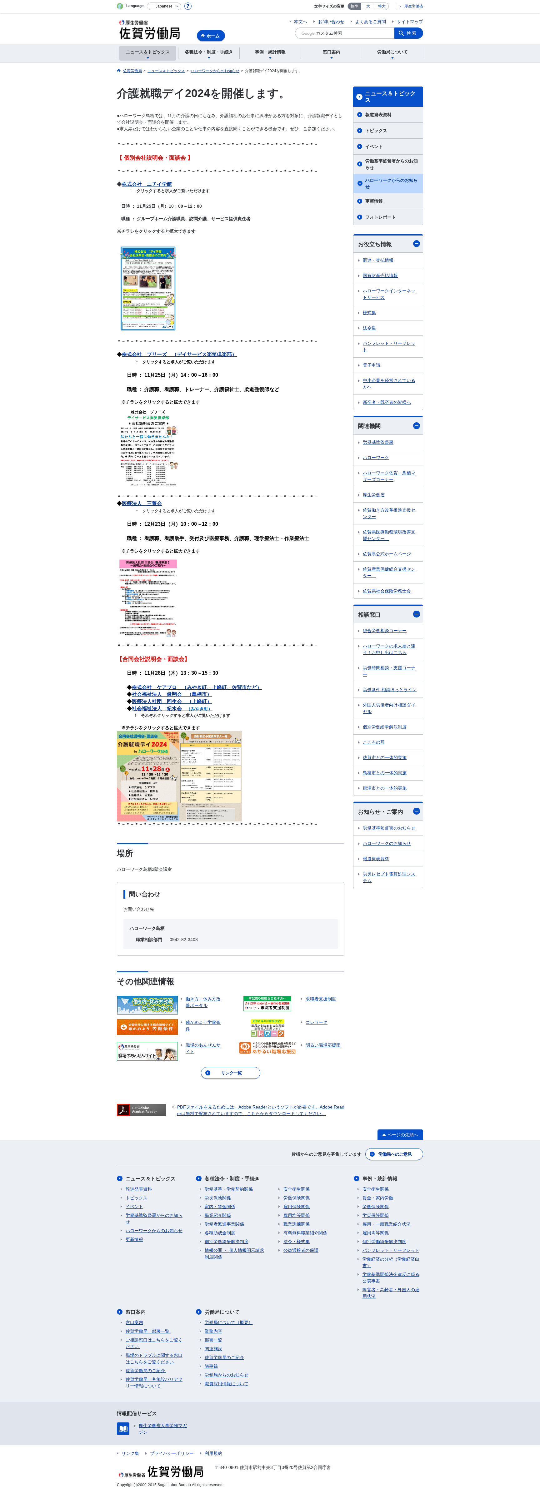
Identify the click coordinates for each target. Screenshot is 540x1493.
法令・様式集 (296, 1241)
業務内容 (213, 1331)
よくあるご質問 (370, 21)
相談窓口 (369, 615)
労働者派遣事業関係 (224, 1224)
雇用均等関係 (296, 1215)
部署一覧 (213, 1339)
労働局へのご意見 (395, 1154)
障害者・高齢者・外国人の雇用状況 (390, 1293)
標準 (354, 6)
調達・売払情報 (378, 260)
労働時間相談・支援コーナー (389, 671)
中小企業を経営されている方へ (389, 383)
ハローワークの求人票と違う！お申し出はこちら (389, 649)
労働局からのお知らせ (226, 1374)
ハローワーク (376, 457)
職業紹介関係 (218, 1215)
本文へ (300, 21)
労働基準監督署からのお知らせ (391, 164)
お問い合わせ (331, 21)
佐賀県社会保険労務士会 (387, 590)
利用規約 (213, 1453)
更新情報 (374, 201)
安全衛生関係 (296, 1189)
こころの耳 (374, 742)
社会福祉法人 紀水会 (157, 708)
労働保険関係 (296, 1197)
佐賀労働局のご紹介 (146, 1370)
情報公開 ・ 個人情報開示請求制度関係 (234, 1253)
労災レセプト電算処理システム (389, 877)
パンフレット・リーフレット (389, 346)
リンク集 (130, 1453)
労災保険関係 (218, 1197)
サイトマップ (410, 21)
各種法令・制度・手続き (232, 1178)
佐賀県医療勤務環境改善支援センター (389, 535)
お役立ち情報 (375, 244)
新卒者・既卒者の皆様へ (387, 402)
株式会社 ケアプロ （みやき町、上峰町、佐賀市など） (197, 687)
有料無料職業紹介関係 (305, 1232)
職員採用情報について (226, 1383)
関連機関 (369, 426)
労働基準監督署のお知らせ (389, 828)
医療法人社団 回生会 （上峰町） (172, 701)
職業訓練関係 (296, 1224)
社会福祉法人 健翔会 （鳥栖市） (172, 694)
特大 (382, 6)
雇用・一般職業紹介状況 (386, 1224)
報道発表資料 (378, 114)
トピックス (376, 130)
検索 (412, 33)
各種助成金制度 (220, 1232)
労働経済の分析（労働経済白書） (390, 1262)
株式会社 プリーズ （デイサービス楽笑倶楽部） (179, 354)
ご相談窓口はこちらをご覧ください (154, 1343)
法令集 (369, 327)
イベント (374, 146)
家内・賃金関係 (220, 1206)
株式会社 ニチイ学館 (147, 184)
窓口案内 (136, 1312)
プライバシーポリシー (172, 1453)
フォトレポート (380, 217)
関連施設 (213, 1348)
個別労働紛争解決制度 (385, 726)
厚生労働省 (413, 6)
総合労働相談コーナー (385, 630)
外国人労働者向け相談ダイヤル (389, 708)
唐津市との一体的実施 (385, 788)
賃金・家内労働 (377, 1197)
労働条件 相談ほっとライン (390, 689)
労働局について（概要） (229, 1322)
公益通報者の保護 (300, 1250)
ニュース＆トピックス (390, 96)
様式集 (369, 312)
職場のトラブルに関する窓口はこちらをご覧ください (154, 1358)
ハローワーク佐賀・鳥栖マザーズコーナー (389, 476)
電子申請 (371, 365)
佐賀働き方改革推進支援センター (389, 513)
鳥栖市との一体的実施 (385, 772)
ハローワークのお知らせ (387, 843)
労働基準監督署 (378, 442)
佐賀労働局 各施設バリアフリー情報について (154, 1382)
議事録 (211, 1366)
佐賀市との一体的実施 (385, 757)
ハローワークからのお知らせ (391, 183)
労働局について (222, 1312)
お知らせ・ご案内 (380, 812)
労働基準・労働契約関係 (229, 1189)
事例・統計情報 (380, 1178)
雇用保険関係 (296, 1206)
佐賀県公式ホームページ (387, 553)
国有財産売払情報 (380, 275)
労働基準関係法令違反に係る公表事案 (390, 1277)
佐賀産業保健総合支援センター (389, 572)
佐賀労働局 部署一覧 (148, 1331)
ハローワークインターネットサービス (389, 294)
